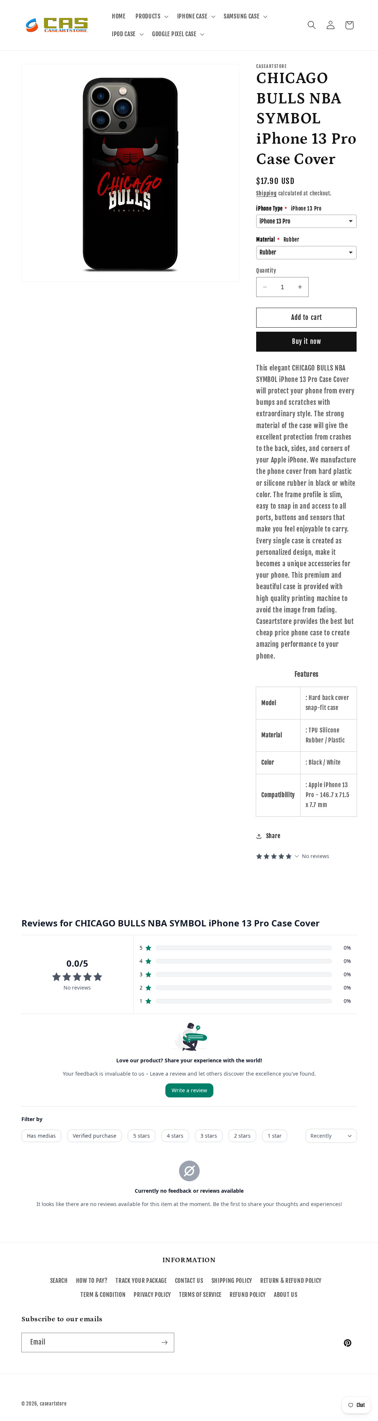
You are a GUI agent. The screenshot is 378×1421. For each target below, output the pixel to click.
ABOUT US (286, 1294)
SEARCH (59, 1280)
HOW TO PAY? (92, 1280)
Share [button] (273, 836)
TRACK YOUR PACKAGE (141, 1280)
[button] (151, 16)
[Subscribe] (164, 1343)
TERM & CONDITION (103, 1294)
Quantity (266, 270)
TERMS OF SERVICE (200, 1294)
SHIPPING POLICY (232, 1280)
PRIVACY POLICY (152, 1294)
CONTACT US (189, 1280)
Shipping (266, 193)
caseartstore (53, 1404)
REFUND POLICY (248, 1294)
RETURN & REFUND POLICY (291, 1280)
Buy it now (307, 341)
